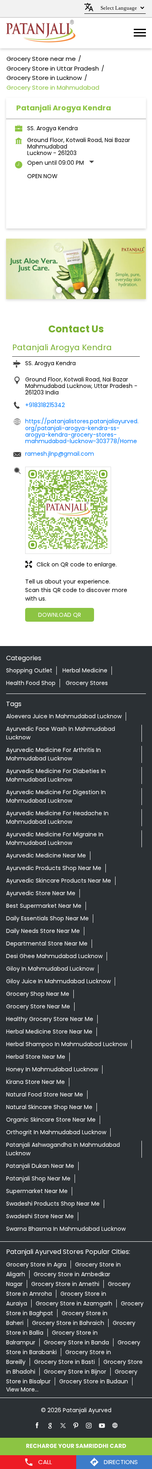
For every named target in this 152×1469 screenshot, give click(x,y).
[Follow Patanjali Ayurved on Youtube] (102, 1425)
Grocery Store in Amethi (65, 1284)
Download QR (59, 615)
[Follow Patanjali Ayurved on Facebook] (37, 1425)
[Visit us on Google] (50, 1425)
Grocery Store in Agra (36, 1264)
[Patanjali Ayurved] (40, 33)
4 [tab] (94, 289)
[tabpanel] (76, 269)
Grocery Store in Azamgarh (74, 1303)
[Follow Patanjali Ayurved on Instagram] (89, 1425)
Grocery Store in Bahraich (68, 1323)
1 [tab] (58, 289)
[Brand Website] (115, 1425)
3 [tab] (82, 289)
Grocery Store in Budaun (93, 1381)
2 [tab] (70, 289)
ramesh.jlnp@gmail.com (59, 454)
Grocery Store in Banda (76, 1342)
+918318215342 (45, 405)
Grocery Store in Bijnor (75, 1372)
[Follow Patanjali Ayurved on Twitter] (63, 1425)
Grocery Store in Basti (64, 1362)
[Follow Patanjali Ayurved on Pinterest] (76, 1425)
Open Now (42, 176)
